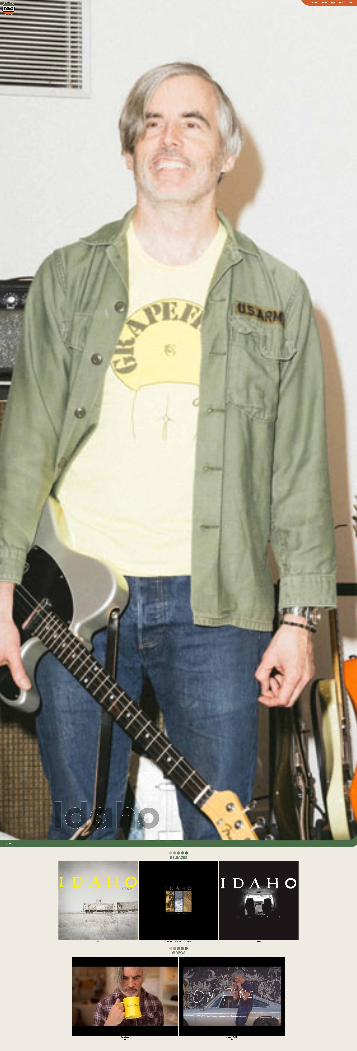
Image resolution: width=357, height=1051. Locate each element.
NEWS (341, 3)
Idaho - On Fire (232, 1037)
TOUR (333, 3)
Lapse (259, 941)
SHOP (350, 3)
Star (98, 941)
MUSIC (314, 3)
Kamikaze (125, 1037)
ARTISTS (324, 3)
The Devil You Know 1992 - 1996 (179, 941)
